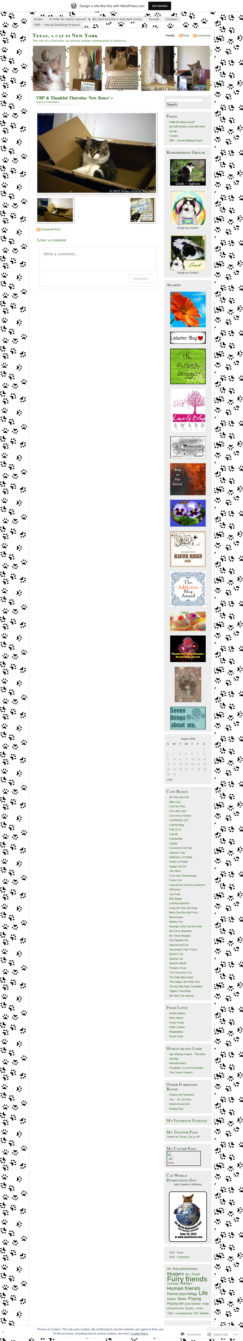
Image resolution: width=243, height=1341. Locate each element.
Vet (196, 1313)
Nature (171, 1299)
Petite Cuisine (177, 1027)
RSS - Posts (176, 1252)
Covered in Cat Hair (180, 847)
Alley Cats (175, 801)
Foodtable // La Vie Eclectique (186, 1067)
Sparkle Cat (176, 958)
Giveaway (173, 1283)
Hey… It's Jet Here (180, 1099)
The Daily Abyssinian (181, 977)
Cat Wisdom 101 (178, 820)
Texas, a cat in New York (65, 35)
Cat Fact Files (177, 806)
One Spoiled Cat (178, 940)
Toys (170, 1313)
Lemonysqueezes (179, 903)
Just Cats (174, 894)
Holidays (186, 1283)
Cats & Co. (175, 829)
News (182, 1299)
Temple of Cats (178, 968)
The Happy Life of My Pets (184, 981)
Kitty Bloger (175, 898)
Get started (159, 6)
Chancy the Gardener (181, 1094)
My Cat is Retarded (180, 931)
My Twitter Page (182, 1132)
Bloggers (175, 1273)
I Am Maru (175, 870)
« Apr (170, 779)
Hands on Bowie (178, 861)
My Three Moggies (180, 935)
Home (38, 19)
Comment (140, 278)
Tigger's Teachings (180, 991)
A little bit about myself (67, 19)
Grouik (154, 19)
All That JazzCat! (179, 797)
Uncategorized (183, 1313)
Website (204, 1313)
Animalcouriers (177, 1063)
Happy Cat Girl (177, 866)
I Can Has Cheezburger (183, 875)
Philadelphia (176, 1031)
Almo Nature (176, 1017)
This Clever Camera (180, 1072)
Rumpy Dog (176, 1108)
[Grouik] (188, 172)
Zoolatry (194, 227)
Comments (203, 35)
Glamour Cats (177, 852)
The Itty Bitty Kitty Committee (185, 986)
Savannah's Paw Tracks (183, 949)
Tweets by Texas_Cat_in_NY (183, 1136)
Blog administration (185, 1269)
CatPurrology (176, 824)
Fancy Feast (176, 1022)
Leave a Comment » (47, 102)
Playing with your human (184, 1303)
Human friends (183, 1288)
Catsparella (175, 838)
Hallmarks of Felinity (180, 857)
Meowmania (176, 917)
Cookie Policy (139, 1333)
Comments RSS (50, 229)
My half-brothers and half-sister (118, 19)
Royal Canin (176, 1036)
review (199, 1308)
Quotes (189, 1308)
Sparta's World (177, 963)
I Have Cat (175, 880)
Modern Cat (176, 921)
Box (188, 1274)
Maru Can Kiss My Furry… (184, 912)
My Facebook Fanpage (187, 1120)
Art (169, 1269)
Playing (194, 1299)
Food (196, 1274)
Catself (173, 834)
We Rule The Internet (181, 995)
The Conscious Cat (180, 972)
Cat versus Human (180, 815)
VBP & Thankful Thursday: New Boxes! (73, 98)
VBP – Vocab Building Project (57, 25)
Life (203, 1293)
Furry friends (187, 1279)
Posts (185, 35)
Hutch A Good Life (179, 1104)
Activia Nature (177, 1013)
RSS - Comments (179, 1257)
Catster (173, 843)
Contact (172, 19)
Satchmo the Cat (178, 945)
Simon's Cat (176, 954)
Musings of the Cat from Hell (185, 926)
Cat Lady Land (177, 810)
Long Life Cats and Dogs (183, 907)
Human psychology (182, 1294)
